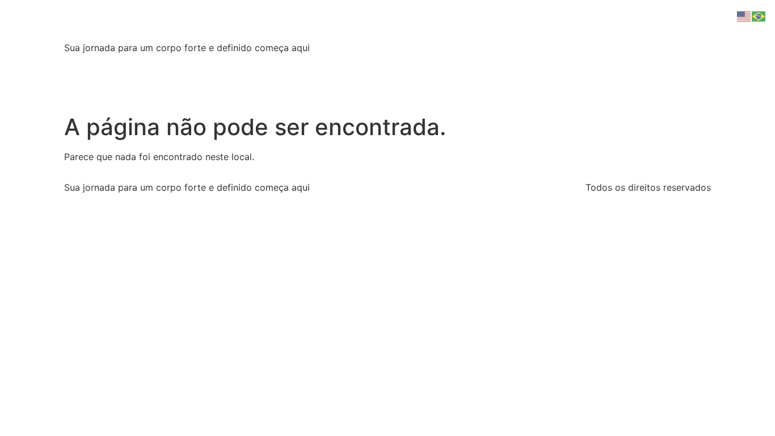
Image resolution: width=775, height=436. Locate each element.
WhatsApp (582, 66)
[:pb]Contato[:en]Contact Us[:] (476, 66)
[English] (744, 15)
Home (85, 66)
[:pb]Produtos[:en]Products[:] (330, 66)
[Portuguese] (759, 15)
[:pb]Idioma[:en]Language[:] (132, 88)
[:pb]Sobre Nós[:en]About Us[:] (182, 66)
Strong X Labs (140, 22)
